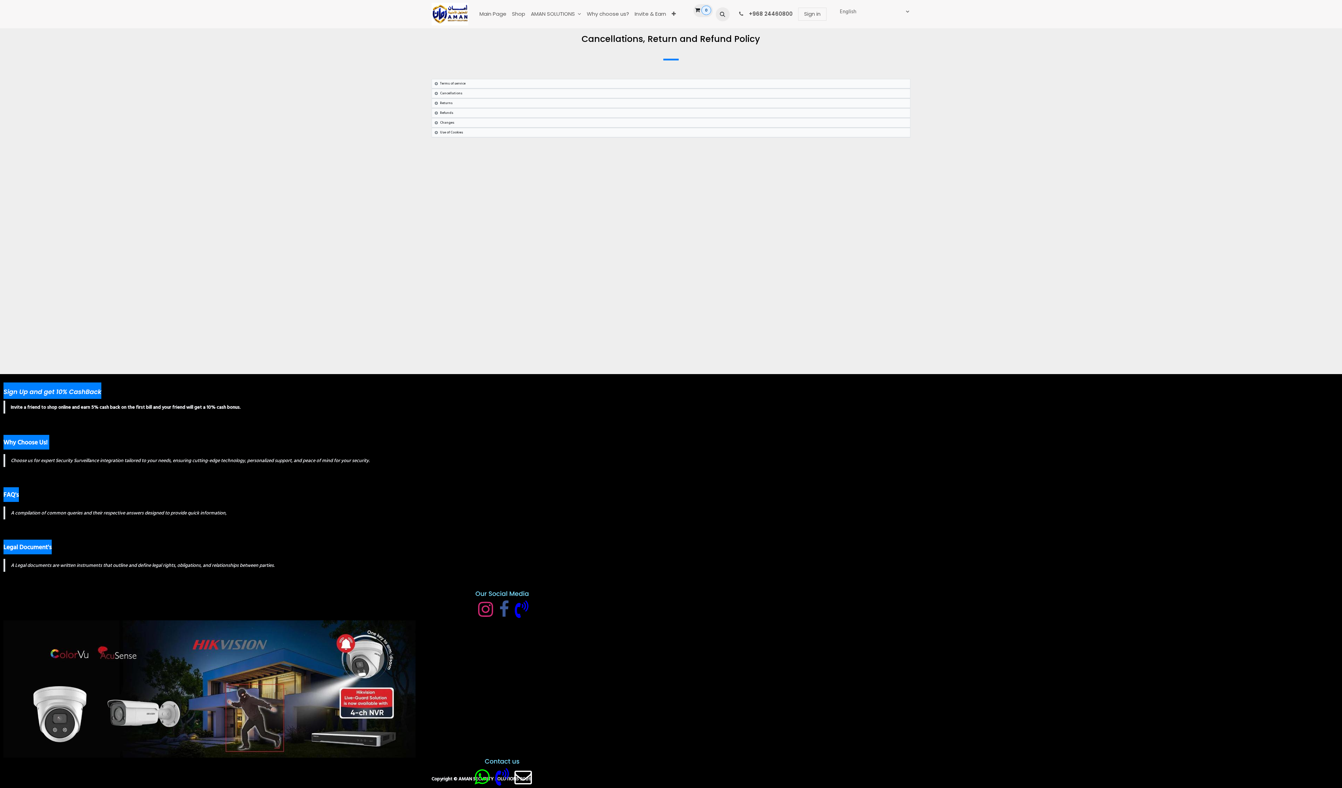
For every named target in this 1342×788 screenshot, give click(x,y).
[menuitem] (493, 14)
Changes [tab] (447, 122)
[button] (723, 14)
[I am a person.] (523, 777)
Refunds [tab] (446, 113)
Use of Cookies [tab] (451, 132)
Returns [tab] (446, 103)
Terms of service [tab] (453, 83)
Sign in (812, 13)
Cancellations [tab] (451, 93)
